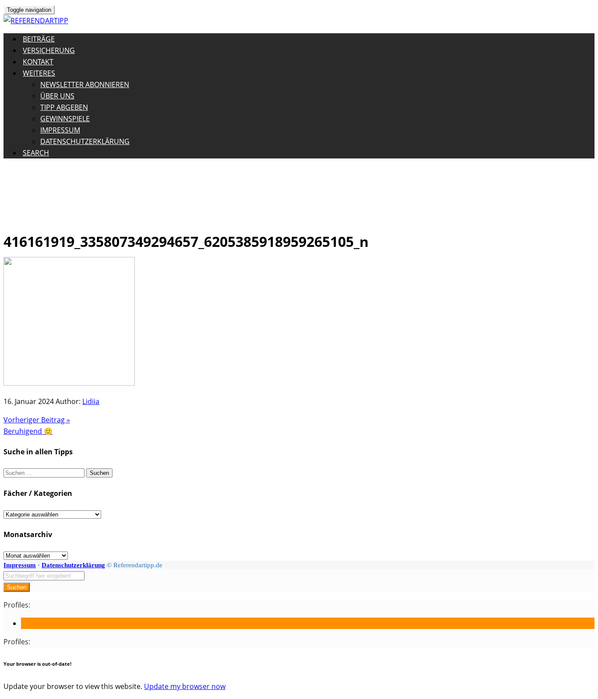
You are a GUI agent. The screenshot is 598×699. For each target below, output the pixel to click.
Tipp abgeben (64, 107)
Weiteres (39, 73)
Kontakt (38, 62)
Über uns (57, 96)
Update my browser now (184, 686)
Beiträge (39, 39)
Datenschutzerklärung (85, 141)
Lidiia (90, 401)
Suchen (16, 587)
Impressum (60, 130)
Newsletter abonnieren (84, 84)
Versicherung (49, 50)
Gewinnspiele (65, 118)
